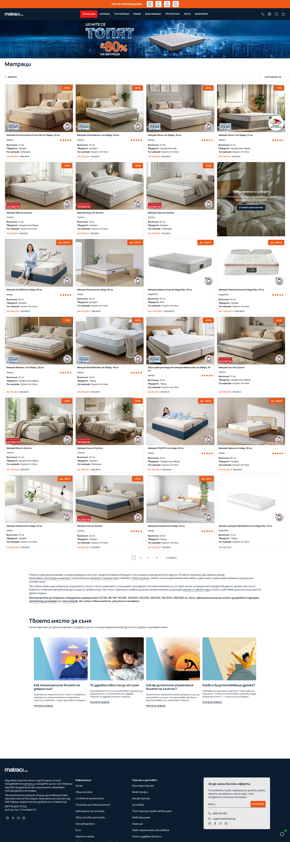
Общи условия (84, 792)
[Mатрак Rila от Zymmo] (39, 421)
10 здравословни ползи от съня (114, 685)
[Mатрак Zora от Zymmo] (251, 340)
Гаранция (137, 823)
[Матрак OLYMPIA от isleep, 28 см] (39, 263)
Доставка (138, 804)
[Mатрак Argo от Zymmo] (110, 186)
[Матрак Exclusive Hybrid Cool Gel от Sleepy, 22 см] (39, 108)
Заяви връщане (141, 817)
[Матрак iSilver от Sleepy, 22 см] (180, 108)
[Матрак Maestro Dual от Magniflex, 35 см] (180, 263)
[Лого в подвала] (16, 771)
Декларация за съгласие (90, 811)
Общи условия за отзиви (90, 817)
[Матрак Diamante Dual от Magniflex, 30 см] (251, 263)
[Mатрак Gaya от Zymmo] (180, 186)
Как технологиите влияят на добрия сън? (57, 687)
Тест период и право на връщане (151, 811)
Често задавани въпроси (147, 836)
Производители (85, 823)
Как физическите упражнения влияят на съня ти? (169, 687)
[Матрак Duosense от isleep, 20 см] (180, 499)
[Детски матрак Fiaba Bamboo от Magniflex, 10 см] (251, 499)
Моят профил (140, 792)
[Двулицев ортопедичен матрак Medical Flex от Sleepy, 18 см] (180, 340)
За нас (79, 785)
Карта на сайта (85, 836)
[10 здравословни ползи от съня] (117, 658)
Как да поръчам (141, 798)
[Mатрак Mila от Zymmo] (39, 186)
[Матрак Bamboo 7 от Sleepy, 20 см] (39, 340)
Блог (78, 830)
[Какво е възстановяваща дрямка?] (229, 658)
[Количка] (283, 14)
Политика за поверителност (93, 804)
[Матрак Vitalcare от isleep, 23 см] (39, 499)
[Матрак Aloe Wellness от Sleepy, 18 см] (110, 340)
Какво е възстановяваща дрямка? (228, 685)
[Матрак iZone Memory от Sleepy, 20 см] (110, 108)
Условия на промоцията (90, 798)
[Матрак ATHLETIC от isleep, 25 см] (180, 421)
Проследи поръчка (143, 785)
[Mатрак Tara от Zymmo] (110, 421)
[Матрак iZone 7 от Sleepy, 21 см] (251, 108)
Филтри (12, 77)
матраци (29, 783)
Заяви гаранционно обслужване (150, 830)
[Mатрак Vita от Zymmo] (110, 499)
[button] (88, 14)
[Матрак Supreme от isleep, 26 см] (110, 263)
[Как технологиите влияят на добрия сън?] (61, 658)
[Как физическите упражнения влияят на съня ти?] (173, 658)
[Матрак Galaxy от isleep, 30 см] (251, 421)
